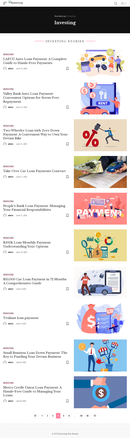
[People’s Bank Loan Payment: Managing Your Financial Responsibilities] (100, 209)
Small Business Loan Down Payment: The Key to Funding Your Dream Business (35, 355)
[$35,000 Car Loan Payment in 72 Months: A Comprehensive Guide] (100, 282)
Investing (8, 54)
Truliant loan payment (21, 318)
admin (10, 68)
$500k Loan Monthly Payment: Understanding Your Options (27, 244)
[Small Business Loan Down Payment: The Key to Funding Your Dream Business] (100, 355)
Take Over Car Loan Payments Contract (34, 171)
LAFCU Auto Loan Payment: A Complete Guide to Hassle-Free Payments (35, 61)
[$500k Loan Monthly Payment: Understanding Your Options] (100, 245)
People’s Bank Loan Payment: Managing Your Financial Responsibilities (34, 208)
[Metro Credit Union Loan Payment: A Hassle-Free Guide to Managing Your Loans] (100, 392)
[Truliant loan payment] (100, 319)
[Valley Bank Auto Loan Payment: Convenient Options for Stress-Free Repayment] (100, 99)
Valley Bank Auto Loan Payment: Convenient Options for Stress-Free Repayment (31, 97)
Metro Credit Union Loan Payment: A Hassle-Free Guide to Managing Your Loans (32, 391)
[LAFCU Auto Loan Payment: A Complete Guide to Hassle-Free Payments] (100, 62)
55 (87, 415)
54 (81, 415)
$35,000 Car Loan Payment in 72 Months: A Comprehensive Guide (35, 281)
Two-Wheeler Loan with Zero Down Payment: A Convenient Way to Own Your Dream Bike (35, 134)
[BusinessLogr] (16, 3)
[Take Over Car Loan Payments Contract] (100, 172)
